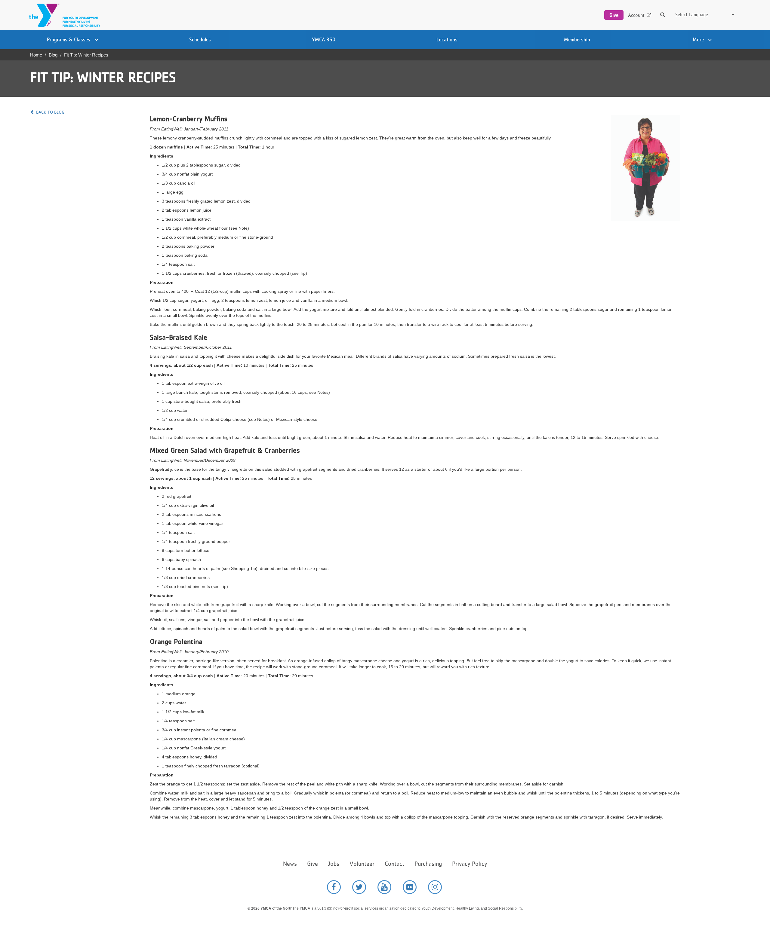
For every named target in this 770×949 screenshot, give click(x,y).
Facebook (334, 887)
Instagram (435, 887)
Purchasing (428, 863)
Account (636, 15)
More (699, 39)
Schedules (200, 39)
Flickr (410, 887)
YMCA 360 (323, 39)
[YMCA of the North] (63, 15)
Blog (53, 54)
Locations (446, 39)
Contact (394, 863)
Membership (577, 39)
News (290, 863)
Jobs (333, 863)
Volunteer (362, 863)
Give (613, 15)
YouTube (384, 887)
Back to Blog (50, 112)
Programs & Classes (69, 39)
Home (36, 54)
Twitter (359, 887)
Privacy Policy (469, 863)
